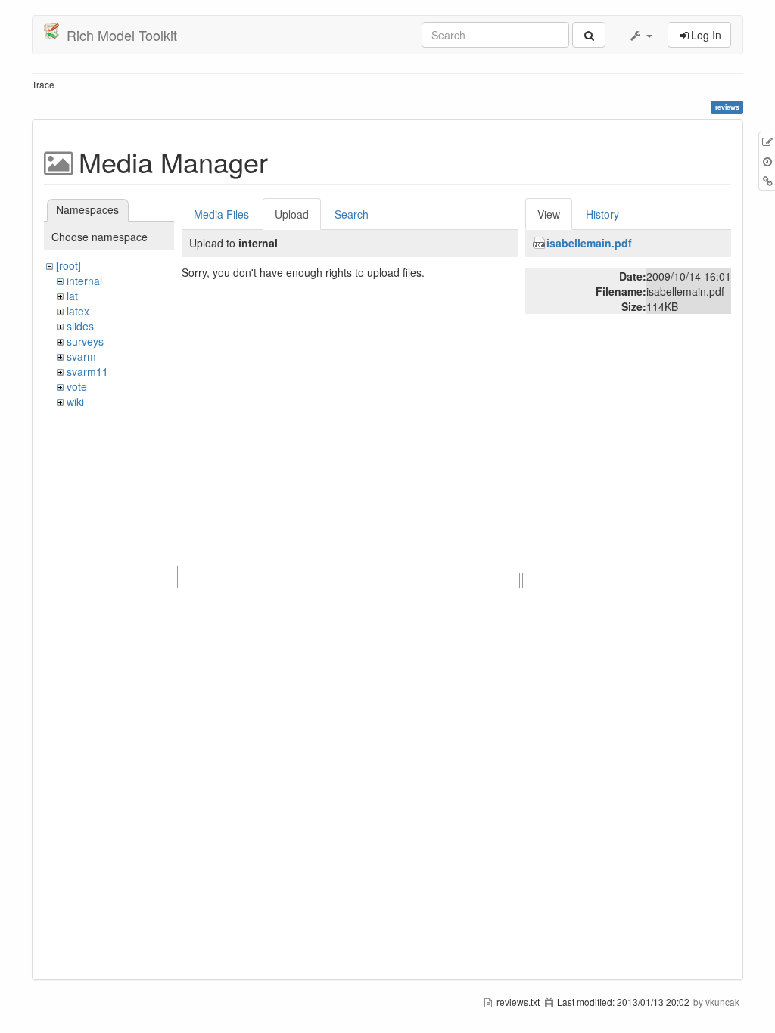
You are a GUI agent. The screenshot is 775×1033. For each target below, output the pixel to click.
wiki (75, 401)
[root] (68, 265)
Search (352, 214)
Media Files (221, 214)
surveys (85, 341)
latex (78, 310)
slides (80, 325)
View (548, 214)
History (602, 214)
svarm (81, 356)
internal (84, 280)
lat (72, 295)
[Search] (588, 35)
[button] (640, 35)
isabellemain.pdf (589, 242)
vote (77, 386)
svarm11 (87, 371)
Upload (292, 214)
